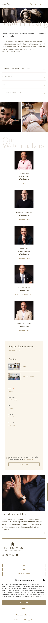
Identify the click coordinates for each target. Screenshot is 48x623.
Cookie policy (18, 620)
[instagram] (10, 555)
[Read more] (24, 168)
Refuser (24, 609)
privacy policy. (28, 459)
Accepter (24, 602)
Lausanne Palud (24, 219)
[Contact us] (24, 569)
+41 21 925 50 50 (14, 350)
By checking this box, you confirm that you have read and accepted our (24, 458)
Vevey (24, 183)
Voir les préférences (24, 615)
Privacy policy (28, 620)
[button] (45, 580)
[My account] (36, 4)
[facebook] (7, 555)
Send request (24, 464)
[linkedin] (13, 555)
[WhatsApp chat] (3, 555)
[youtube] (17, 555)
